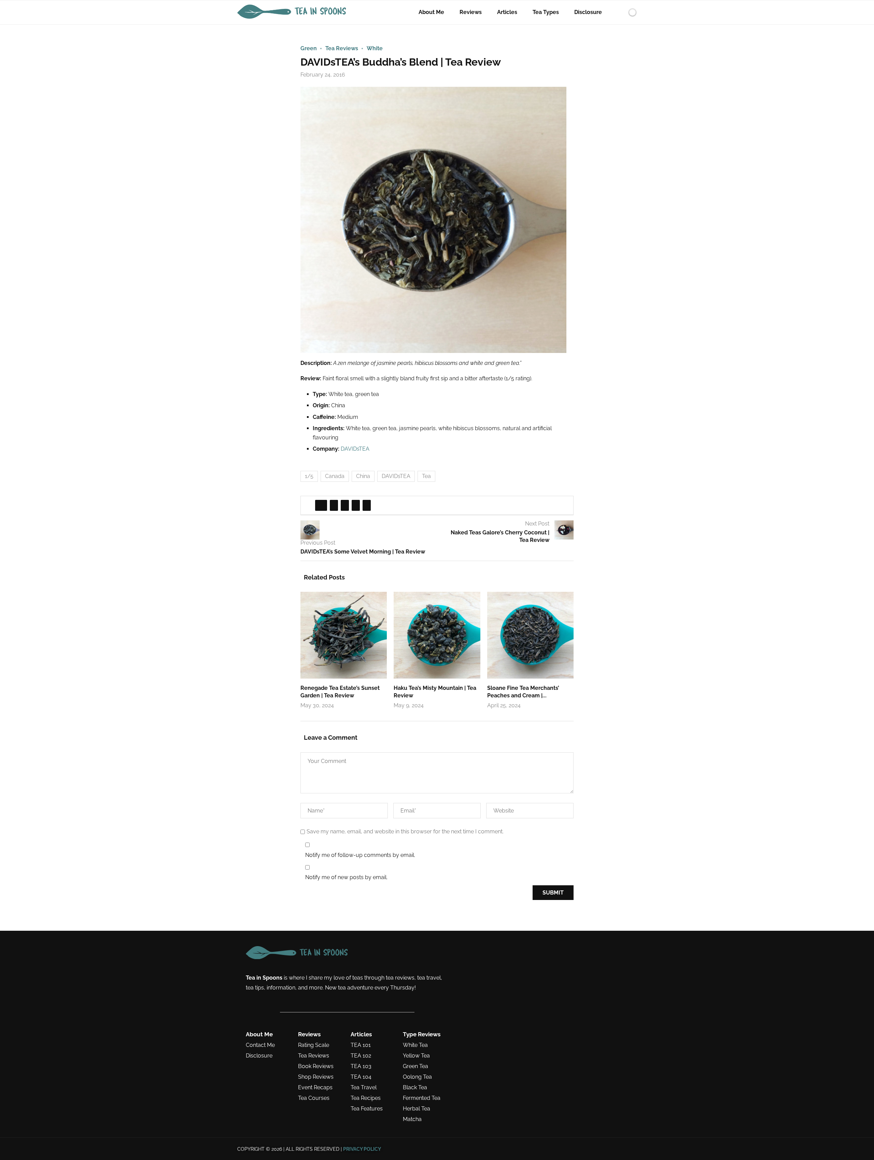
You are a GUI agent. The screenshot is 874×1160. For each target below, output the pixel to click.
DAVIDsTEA (355, 449)
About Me (431, 12)
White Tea (415, 1045)
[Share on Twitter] (334, 505)
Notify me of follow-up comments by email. (360, 855)
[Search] (620, 12)
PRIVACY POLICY (362, 1149)
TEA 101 (361, 1045)
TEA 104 (361, 1077)
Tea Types (546, 12)
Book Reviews (316, 1066)
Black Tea (415, 1087)
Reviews (471, 12)
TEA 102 (361, 1056)
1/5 (309, 476)
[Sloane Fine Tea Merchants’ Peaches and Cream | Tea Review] (530, 635)
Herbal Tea (416, 1108)
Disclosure (588, 12)
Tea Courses (313, 1098)
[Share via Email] (367, 505)
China (363, 476)
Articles (507, 12)
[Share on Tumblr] (356, 505)
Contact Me (260, 1045)
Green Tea (415, 1066)
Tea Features (367, 1108)
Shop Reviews (316, 1077)
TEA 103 (361, 1066)
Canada (334, 476)
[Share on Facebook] (321, 505)
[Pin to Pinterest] (345, 505)
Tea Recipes (366, 1098)
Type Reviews (421, 1034)
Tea (426, 476)
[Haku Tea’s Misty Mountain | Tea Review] (437, 635)
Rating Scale (313, 1045)
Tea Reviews (313, 1056)
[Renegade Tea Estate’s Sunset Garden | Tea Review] (343, 635)
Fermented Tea (421, 1098)
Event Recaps (315, 1087)
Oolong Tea (417, 1077)
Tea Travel (364, 1087)
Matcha (412, 1119)
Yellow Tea (416, 1056)
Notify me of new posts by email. (346, 877)
